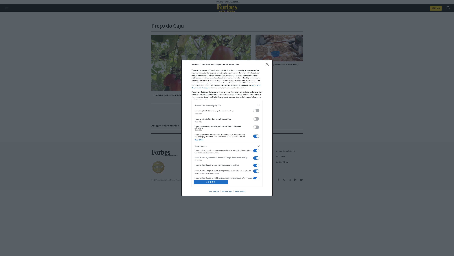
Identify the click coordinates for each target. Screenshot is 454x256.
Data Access (227, 191)
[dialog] (227, 128)
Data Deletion (214, 191)
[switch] (256, 110)
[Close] (268, 65)
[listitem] (227, 105)
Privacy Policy (240, 191)
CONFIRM (210, 182)
